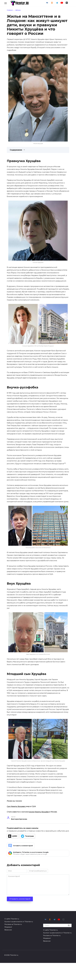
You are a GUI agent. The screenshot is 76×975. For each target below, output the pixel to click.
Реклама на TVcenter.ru (13, 924)
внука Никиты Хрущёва (39, 812)
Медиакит (8, 927)
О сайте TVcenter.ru (11, 919)
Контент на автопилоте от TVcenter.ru (18, 922)
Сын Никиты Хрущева (16, 806)
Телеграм (29, 836)
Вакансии (8, 930)
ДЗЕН (14, 836)
